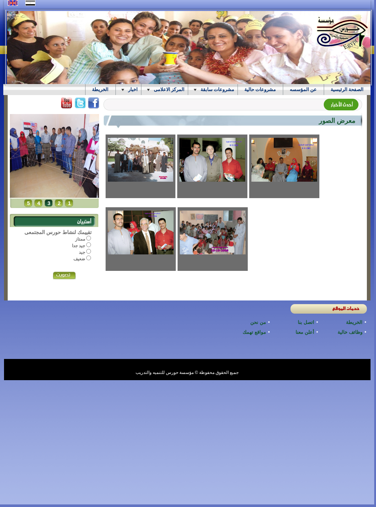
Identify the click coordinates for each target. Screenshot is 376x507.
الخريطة (354, 322)
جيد (82, 252)
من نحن (258, 322)
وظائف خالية (350, 332)
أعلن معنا (305, 332)
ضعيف (79, 258)
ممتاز (80, 239)
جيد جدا (79, 245)
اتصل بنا (306, 322)
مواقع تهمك (254, 332)
